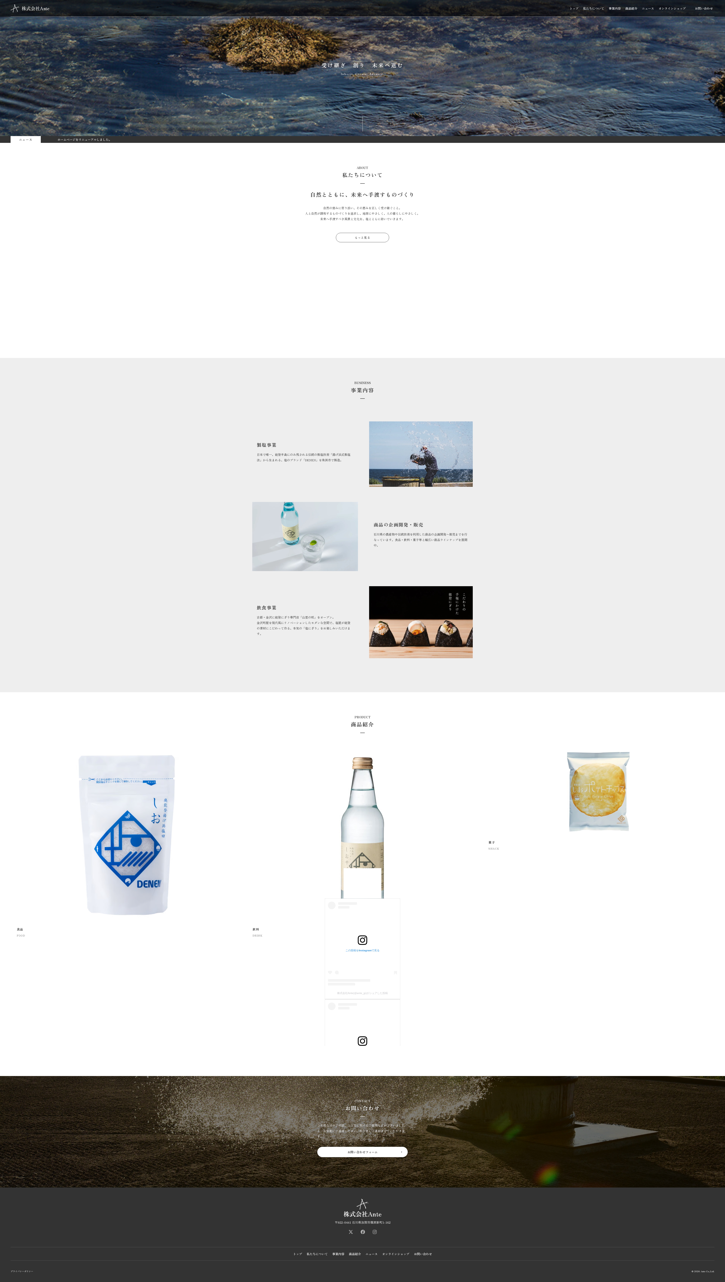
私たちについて (593, 8)
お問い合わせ (704, 8)
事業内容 (615, 8)
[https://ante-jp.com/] (351, 1232)
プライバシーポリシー (22, 1271)
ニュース (648, 8)
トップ (573, 8)
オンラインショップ (672, 8)
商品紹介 (631, 8)
